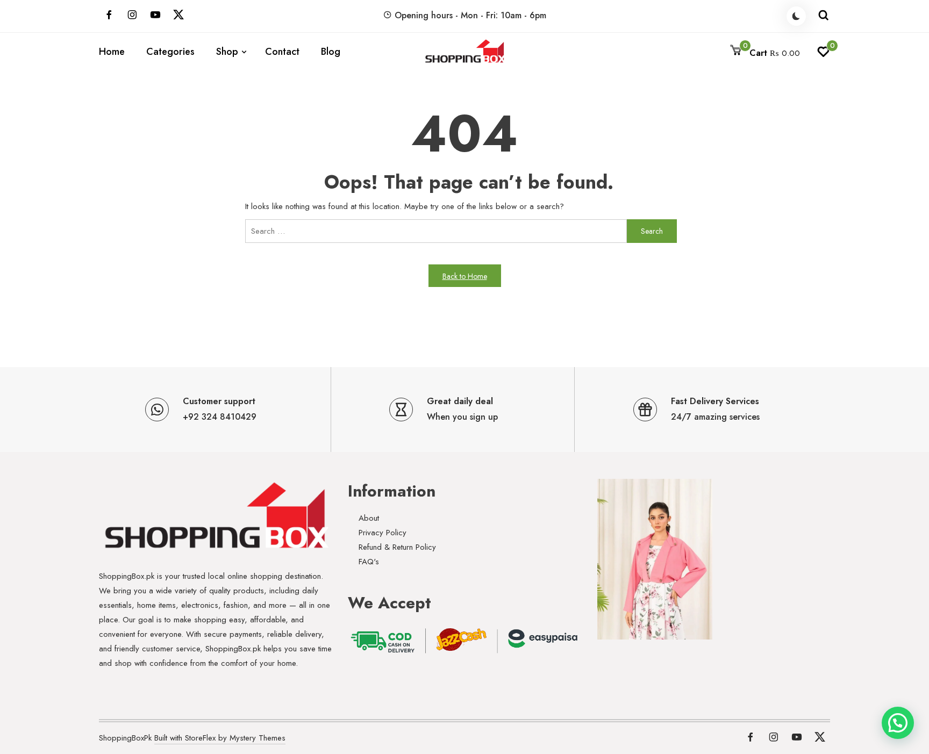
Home (112, 52)
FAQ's (369, 562)
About (369, 518)
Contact (282, 52)
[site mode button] (796, 16)
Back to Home (464, 276)
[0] (823, 55)
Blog (330, 52)
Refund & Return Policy (397, 547)
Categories (170, 52)
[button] (898, 723)
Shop (227, 52)
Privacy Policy (382, 532)
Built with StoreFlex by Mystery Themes (219, 738)
